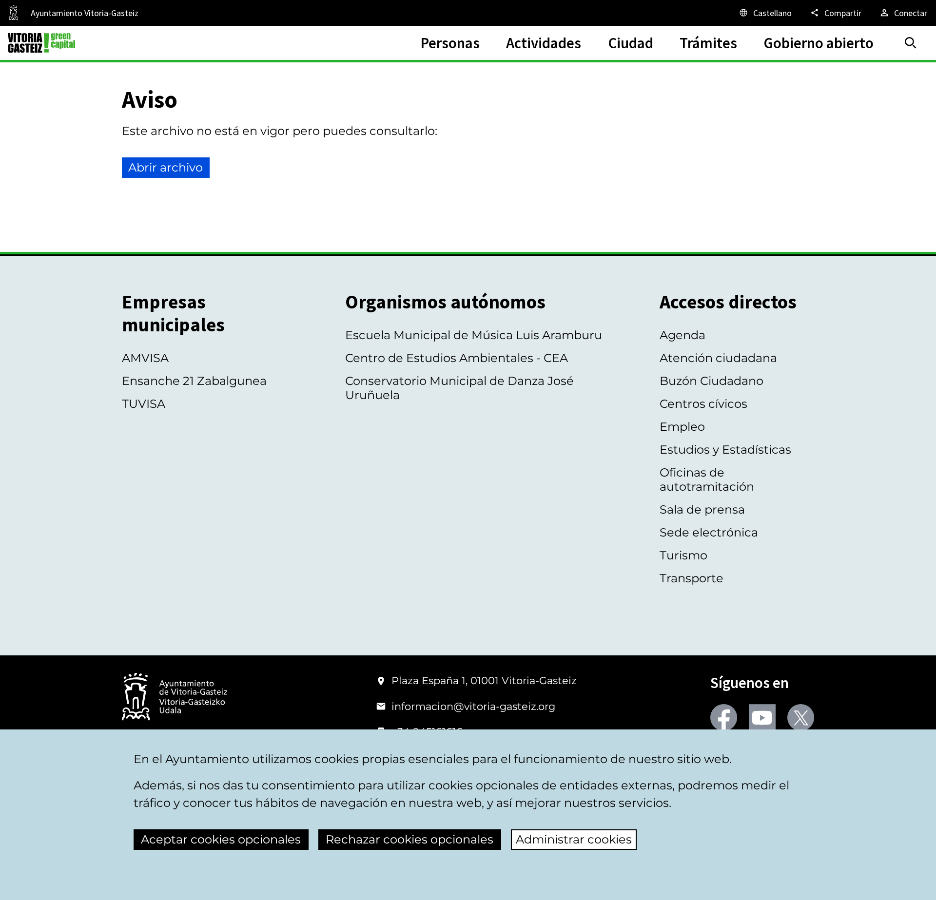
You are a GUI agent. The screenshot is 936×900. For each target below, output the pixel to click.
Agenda (682, 335)
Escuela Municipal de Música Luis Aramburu (473, 335)
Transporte (691, 578)
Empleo (682, 427)
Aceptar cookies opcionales (221, 839)
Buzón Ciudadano (711, 381)
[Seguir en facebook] (723, 717)
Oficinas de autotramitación (707, 479)
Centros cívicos (703, 404)
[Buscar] (910, 43)
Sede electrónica (709, 532)
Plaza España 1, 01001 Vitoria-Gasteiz (484, 680)
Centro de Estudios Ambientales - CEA (456, 358)
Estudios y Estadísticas (725, 449)
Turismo (683, 555)
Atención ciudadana (718, 358)
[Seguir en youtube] (762, 717)
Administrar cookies (574, 839)
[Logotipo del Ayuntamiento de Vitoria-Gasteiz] (174, 697)
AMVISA (145, 358)
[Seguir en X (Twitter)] (800, 717)
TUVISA (143, 404)
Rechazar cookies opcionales (409, 839)
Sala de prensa (702, 509)
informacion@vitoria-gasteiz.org (473, 706)
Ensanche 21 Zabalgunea (194, 381)
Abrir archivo (165, 167)
